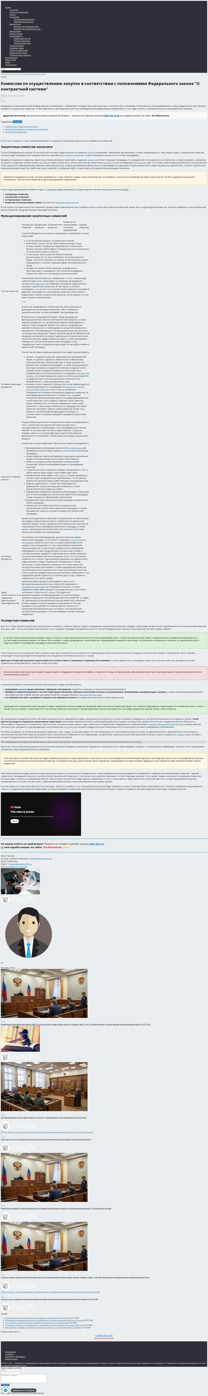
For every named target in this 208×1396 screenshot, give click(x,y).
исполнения (140, 162)
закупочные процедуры (72, 155)
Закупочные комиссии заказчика (21, 126)
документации (75, 448)
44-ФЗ (90, 152)
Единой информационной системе (166, 724)
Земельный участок (22, 38)
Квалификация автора (41, 858)
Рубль (7, 62)
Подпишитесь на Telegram (23, 1390)
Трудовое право (17, 46)
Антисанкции (11, 65)
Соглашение (10, 1352)
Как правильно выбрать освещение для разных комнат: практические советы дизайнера (43, 1327)
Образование (15, 31)
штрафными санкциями (34, 586)
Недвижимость (16, 36)
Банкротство (15, 24)
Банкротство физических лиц (26, 26)
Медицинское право (18, 53)
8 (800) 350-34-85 (110, 115)
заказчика (40, 283)
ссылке (137, 742)
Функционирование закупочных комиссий (26, 129)
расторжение (70, 727)
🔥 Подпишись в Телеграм (14, 866)
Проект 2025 (10, 60)
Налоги (13, 14)
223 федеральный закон (24, 19)
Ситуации (14, 10)
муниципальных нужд (91, 694)
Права (8, 7)
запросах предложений (66, 202)
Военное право (16, 34)
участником (44, 162)
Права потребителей (19, 50)
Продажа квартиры (22, 43)
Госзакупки (14, 17)
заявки (91, 160)
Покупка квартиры (22, 41)
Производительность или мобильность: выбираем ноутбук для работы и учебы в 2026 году (44, 1325)
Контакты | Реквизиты (15, 1356)
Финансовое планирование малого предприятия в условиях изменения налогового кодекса (44, 1320)
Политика (9, 1354)
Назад (4, 76)
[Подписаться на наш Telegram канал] (5, 1390)
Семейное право (17, 48)
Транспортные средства (20, 55)
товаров (180, 734)
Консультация (11, 1359)
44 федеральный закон (23, 22)
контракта (108, 162)
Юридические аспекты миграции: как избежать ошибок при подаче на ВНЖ (37, 1318)
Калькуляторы (11, 57)
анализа (22, 689)
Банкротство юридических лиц (27, 29)
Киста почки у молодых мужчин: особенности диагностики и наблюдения (36, 1323)
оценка (62, 475)
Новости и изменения (19, 12)
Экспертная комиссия (16, 132)
